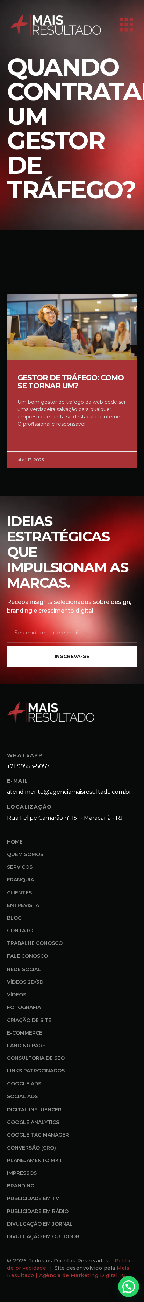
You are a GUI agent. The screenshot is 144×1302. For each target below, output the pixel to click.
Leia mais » (30, 441)
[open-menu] (126, 25)
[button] (128, 1286)
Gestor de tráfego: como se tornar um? (70, 381)
